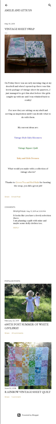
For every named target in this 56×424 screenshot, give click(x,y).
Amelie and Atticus (18, 10)
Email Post (16, 197)
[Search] (49, 4)
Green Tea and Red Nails (28, 182)
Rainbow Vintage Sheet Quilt (28, 392)
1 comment (16, 397)
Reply (16, 228)
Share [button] (7, 197)
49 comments (17, 333)
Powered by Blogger (30, 415)
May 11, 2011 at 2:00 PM (36, 211)
